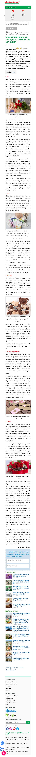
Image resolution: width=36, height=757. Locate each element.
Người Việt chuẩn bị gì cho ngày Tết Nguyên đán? (20, 599)
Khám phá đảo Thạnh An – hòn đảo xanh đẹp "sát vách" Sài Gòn (21, 614)
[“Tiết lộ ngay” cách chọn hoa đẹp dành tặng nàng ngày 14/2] (9, 576)
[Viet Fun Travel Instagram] (10, 728)
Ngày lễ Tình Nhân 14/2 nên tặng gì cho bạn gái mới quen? (17, 33)
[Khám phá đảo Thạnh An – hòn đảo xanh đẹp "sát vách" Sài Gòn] (9, 615)
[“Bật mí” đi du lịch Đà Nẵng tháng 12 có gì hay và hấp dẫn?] (9, 594)
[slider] (18, 48)
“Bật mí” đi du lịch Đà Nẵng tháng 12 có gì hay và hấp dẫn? (21, 593)
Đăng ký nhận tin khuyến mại (13, 719)
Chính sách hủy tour (10, 702)
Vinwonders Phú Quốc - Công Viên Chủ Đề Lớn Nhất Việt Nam (21, 641)
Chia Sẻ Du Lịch (20, 668)
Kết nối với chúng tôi (11, 726)
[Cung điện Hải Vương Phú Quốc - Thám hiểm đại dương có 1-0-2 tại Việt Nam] (9, 648)
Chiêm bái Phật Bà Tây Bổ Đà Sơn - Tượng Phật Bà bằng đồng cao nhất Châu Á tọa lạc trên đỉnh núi (21, 628)
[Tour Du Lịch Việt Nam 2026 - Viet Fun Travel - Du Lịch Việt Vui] (12, 2)
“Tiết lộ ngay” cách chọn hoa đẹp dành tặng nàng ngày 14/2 (21, 575)
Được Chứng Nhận (10, 707)
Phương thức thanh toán (12, 696)
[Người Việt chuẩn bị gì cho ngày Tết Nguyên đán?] (9, 600)
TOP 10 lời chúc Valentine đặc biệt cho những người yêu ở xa (21, 605)
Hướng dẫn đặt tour (10, 698)
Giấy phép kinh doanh (11, 682)
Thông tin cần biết (10, 679)
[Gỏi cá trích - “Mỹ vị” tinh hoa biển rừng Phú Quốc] (9, 654)
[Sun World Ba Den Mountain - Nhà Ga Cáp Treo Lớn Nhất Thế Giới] (9, 636)
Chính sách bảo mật (10, 700)
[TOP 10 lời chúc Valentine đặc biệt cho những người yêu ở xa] (9, 605)
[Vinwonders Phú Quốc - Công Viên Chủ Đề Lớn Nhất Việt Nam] (9, 642)
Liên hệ (7, 704)
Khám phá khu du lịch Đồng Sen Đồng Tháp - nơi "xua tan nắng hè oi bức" (21, 588)
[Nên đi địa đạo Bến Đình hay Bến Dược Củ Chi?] (9, 659)
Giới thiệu (8, 686)
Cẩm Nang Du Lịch (17, 33)
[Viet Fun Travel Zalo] (17, 728)
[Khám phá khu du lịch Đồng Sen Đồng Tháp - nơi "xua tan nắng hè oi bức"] (9, 588)
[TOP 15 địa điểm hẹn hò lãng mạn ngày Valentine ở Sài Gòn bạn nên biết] (9, 582)
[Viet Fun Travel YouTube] (14, 728)
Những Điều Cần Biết (11, 670)
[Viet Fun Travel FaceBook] (7, 728)
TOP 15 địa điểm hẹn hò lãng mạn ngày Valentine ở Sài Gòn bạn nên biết (21, 582)
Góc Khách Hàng (10, 693)
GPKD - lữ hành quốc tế (11, 684)
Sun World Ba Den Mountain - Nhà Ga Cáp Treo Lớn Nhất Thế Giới (21, 635)
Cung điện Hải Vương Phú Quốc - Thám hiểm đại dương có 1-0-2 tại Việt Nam (21, 647)
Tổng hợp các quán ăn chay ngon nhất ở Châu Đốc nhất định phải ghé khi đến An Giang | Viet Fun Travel (21, 621)
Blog (10, 33)
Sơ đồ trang (8, 690)
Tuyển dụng (8, 688)
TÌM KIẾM (11, 28)
